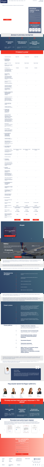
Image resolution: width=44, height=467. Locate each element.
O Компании (10, 458)
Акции (20, 0)
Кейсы (15, 0)
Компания (12, 0)
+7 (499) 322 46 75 (35, 0)
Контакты (22, 0)
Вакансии (18, 464)
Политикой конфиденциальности (36, 20)
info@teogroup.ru (19, 460)
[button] (12, 239)
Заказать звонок (41, 0)
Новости (3, 464)
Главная (3, 458)
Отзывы (17, 0)
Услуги (10, 0)
